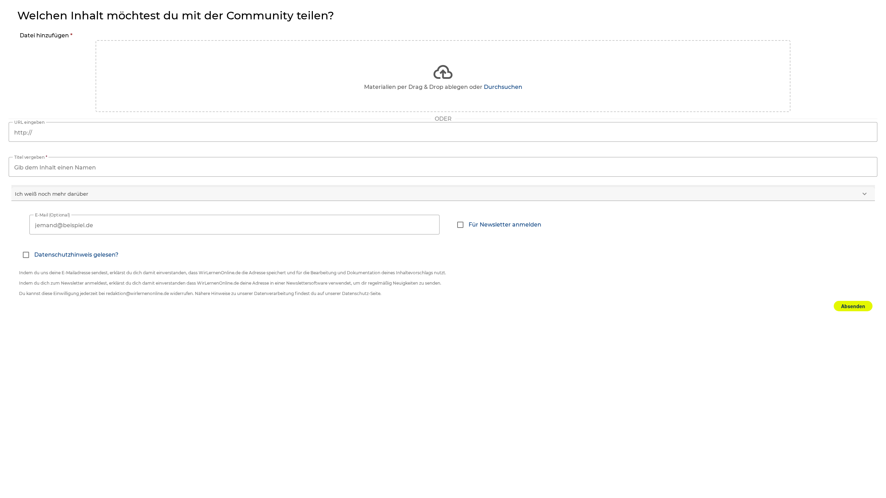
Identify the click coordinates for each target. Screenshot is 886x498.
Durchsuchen (503, 87)
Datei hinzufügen (46, 35)
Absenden (853, 306)
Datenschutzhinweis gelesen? (76, 254)
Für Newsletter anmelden (505, 224)
